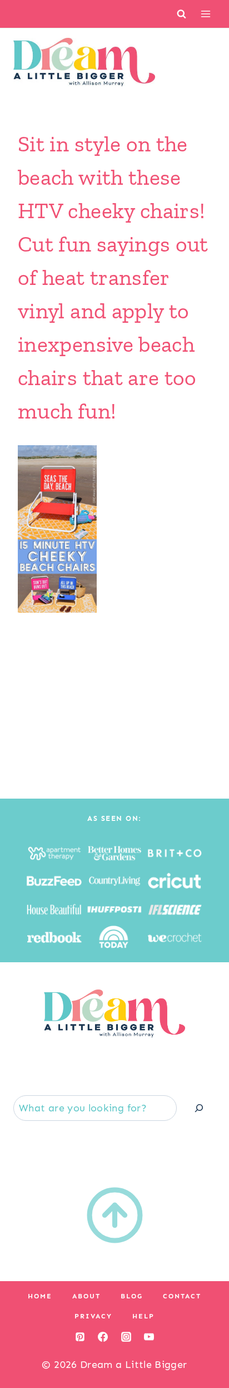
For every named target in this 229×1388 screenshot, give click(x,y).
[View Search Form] (181, 14)
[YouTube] (149, 1337)
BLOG (132, 1296)
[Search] (199, 1107)
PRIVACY (93, 1316)
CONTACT (182, 1296)
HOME (40, 1296)
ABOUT (86, 1296)
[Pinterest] (80, 1337)
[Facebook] (103, 1337)
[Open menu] (205, 13)
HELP (143, 1316)
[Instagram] (126, 1337)
